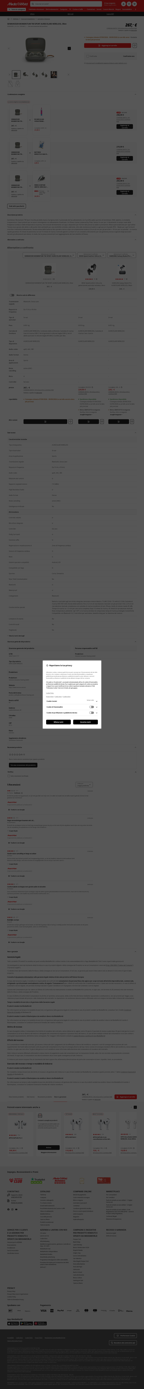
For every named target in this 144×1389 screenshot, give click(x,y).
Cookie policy (66, 696)
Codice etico (58, 696)
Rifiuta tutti (58, 722)
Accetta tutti (85, 722)
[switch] (91, 707)
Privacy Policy (50, 696)
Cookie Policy (50, 693)
